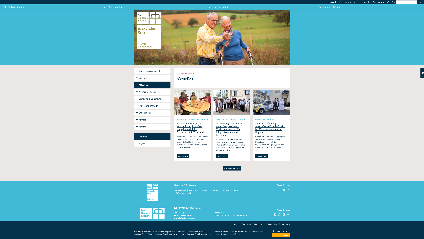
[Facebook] (275, 214)
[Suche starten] (420, 2)
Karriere (192, 185)
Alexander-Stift (180, 185)
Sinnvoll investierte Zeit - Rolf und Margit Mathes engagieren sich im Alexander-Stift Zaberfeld (190, 127)
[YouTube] (288, 214)
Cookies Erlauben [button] (281, 235)
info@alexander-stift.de (184, 193)
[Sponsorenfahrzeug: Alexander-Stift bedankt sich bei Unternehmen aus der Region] (271, 102)
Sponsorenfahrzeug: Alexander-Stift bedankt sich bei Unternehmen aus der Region (270, 127)
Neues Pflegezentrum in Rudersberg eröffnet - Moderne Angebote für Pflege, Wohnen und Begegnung (229, 129)
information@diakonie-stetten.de (233, 215)
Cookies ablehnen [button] (280, 231)
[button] (5, 37)
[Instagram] (279, 214)
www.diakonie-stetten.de (184, 218)
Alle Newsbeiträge (231, 168)
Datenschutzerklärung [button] (230, 234)
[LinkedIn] (284, 214)
